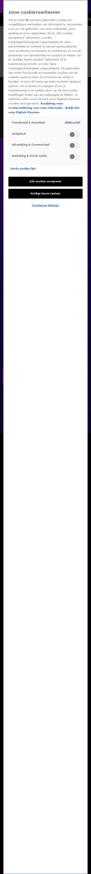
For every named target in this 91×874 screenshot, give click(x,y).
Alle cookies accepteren (45, 181)
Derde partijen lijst (23, 168)
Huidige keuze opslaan (45, 193)
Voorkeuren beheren (45, 205)
